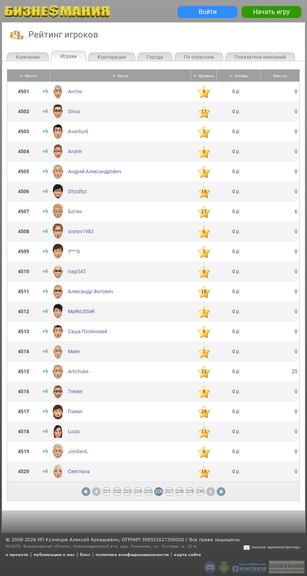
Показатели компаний (260, 57)
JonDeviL (78, 451)
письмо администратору (275, 546)
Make (74, 351)
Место (31, 76)
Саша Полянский (87, 331)
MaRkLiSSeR (81, 311)
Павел (75, 411)
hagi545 (77, 271)
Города (155, 57)
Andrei (75, 151)
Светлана (79, 471)
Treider (75, 391)
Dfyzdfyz (77, 191)
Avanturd (78, 131)
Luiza (74, 431)
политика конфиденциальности (132, 554)
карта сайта (187, 554)
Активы (241, 76)
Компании (28, 57)
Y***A (74, 251)
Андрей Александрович (95, 171)
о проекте (17, 554)
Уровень (206, 76)
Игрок (123, 76)
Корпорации (112, 57)
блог (85, 554)
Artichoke (78, 371)
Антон (75, 91)
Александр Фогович (90, 291)
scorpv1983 (81, 231)
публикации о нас (54, 554)
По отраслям (199, 57)
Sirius (74, 111)
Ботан (75, 211)
